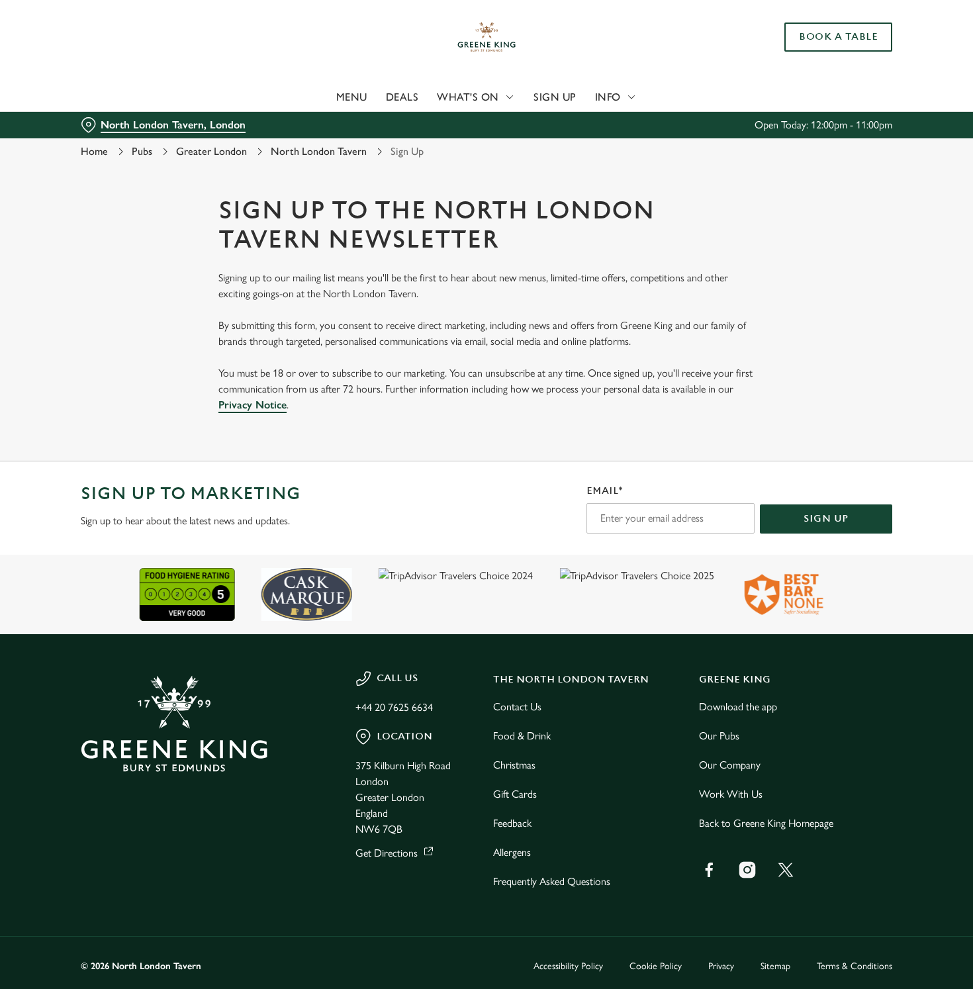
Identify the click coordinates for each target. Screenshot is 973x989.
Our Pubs (719, 736)
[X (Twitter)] (786, 870)
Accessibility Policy (568, 966)
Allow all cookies (862, 34)
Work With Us (731, 794)
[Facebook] (709, 870)
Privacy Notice (252, 405)
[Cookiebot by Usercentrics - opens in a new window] (86, 140)
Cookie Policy (655, 966)
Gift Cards (515, 794)
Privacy (721, 966)
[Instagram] (747, 870)
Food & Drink (522, 736)
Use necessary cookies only (862, 78)
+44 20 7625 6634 (394, 707)
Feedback (512, 823)
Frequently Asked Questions (551, 881)
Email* (604, 490)
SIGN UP (826, 518)
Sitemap (775, 966)
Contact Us (517, 706)
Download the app (738, 706)
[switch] (380, 139)
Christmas (514, 765)
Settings (678, 139)
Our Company (730, 765)
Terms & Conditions (854, 966)
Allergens (512, 852)
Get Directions (386, 853)
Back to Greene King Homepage (766, 823)
